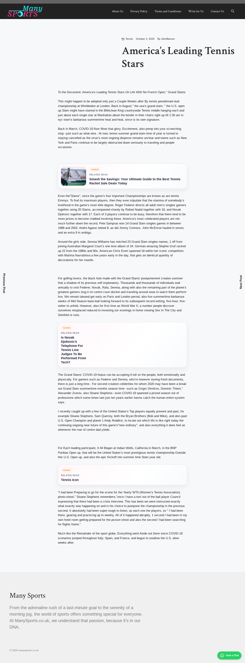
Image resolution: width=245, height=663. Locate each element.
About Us (117, 11)
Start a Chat (232, 655)
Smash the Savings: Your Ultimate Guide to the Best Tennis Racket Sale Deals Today (134, 181)
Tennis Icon (70, 480)
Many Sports (27, 595)
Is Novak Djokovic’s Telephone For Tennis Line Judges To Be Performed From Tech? (73, 350)
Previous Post (4, 283)
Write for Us (196, 11)
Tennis (129, 38)
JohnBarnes (168, 38)
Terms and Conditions (168, 11)
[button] (233, 11)
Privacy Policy (138, 11)
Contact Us (217, 11)
